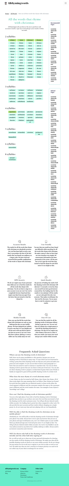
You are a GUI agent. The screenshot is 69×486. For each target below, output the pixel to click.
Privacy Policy (24, 471)
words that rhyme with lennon (53, 177)
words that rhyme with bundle (53, 104)
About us (22, 473)
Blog (6, 473)
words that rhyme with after (53, 30)
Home (7, 14)
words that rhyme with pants (53, 136)
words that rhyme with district (53, 221)
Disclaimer (23, 475)
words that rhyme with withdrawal (53, 187)
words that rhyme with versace (53, 226)
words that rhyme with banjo (53, 151)
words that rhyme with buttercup (53, 209)
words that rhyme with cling (53, 115)
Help (37, 473)
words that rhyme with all (54, 182)
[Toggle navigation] (65, 3)
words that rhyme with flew (55, 120)
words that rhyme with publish (53, 166)
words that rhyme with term (53, 124)
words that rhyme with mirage (53, 141)
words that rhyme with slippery (53, 68)
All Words (14, 14)
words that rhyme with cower (53, 79)
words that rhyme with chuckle (53, 130)
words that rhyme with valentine (53, 73)
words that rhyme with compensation (54, 198)
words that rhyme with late (54, 146)
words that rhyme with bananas (53, 98)
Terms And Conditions (26, 477)
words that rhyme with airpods (53, 36)
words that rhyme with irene (53, 156)
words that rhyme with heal (55, 52)
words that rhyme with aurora (53, 204)
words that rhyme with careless (53, 41)
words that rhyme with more (53, 172)
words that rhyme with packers (53, 109)
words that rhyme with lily (54, 161)
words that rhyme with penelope (53, 215)
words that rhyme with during (53, 47)
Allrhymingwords (18, 3)
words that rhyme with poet (53, 62)
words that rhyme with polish (53, 192)
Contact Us (39, 471)
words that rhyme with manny (53, 57)
